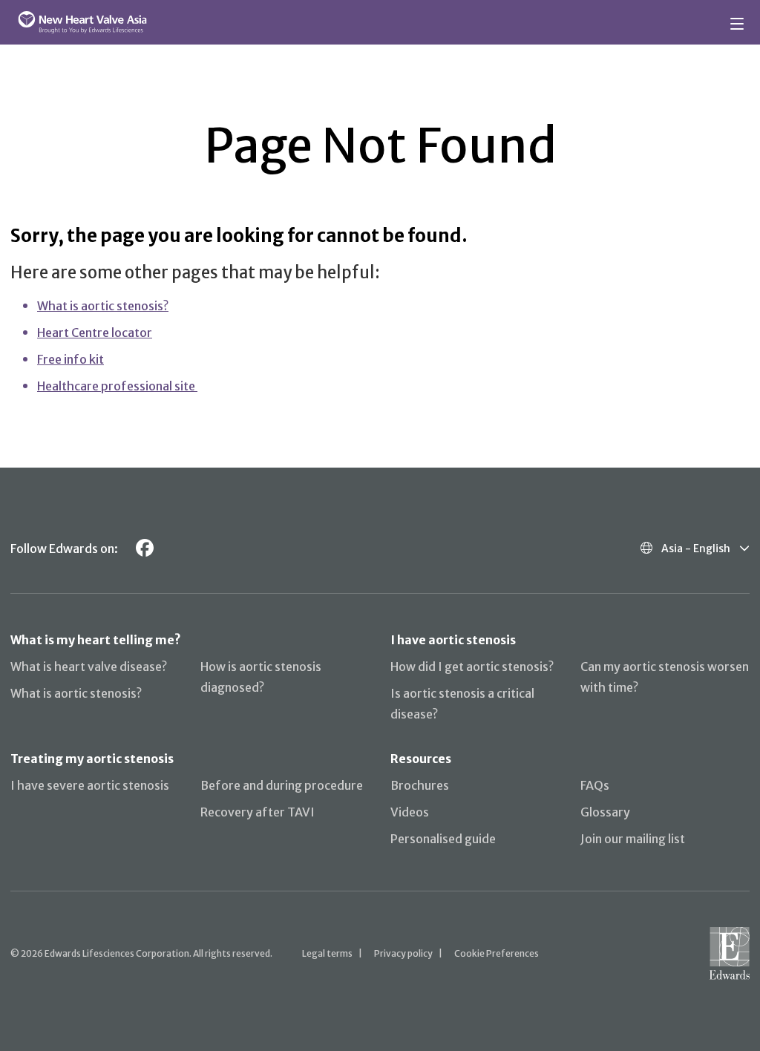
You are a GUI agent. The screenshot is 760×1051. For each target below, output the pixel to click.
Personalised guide (443, 838)
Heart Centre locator (94, 332)
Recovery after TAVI (257, 812)
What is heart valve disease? (88, 666)
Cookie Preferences (496, 953)
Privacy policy (403, 953)
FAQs (594, 785)
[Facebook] (145, 548)
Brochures (419, 785)
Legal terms (327, 953)
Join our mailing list (632, 838)
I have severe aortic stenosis (89, 785)
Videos (409, 812)
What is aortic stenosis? (102, 305)
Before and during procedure (281, 785)
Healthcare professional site (117, 386)
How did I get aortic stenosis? (472, 666)
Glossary (605, 812)
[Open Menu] (739, 22)
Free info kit (70, 359)
